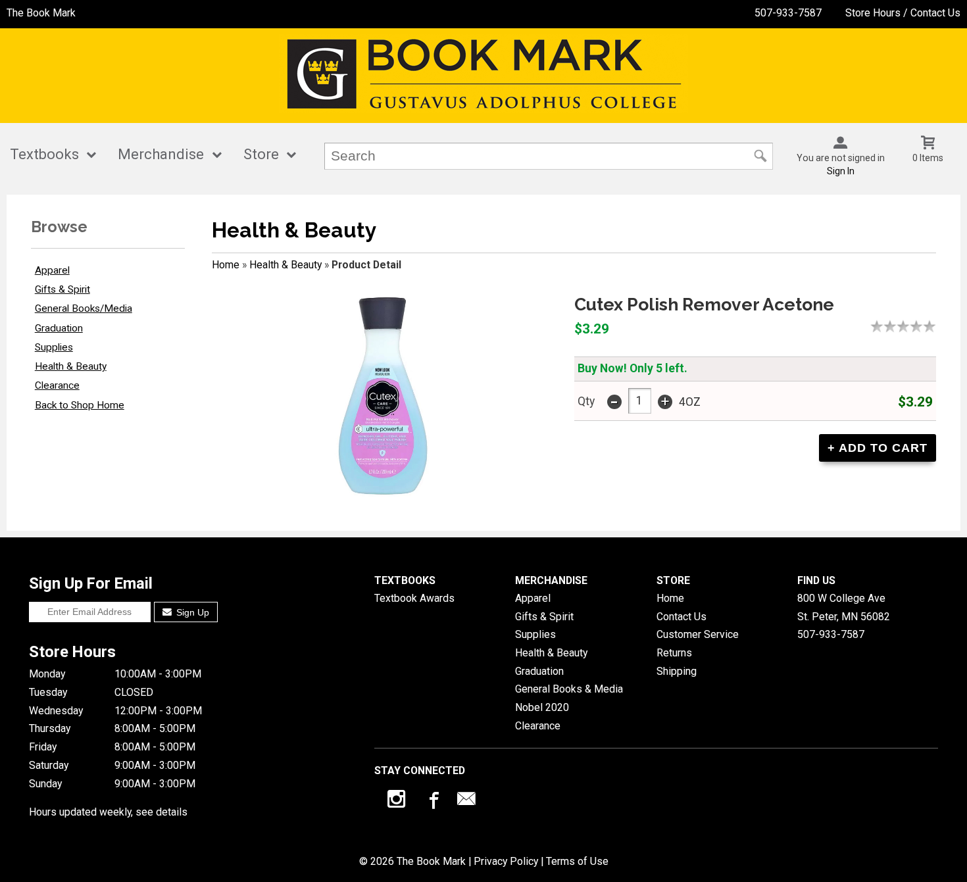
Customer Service (698, 634)
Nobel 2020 (542, 707)
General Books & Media (569, 689)
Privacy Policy (506, 861)
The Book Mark (41, 13)
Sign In (841, 171)
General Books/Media (83, 308)
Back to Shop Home (79, 405)
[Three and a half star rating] (913, 326)
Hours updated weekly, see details (108, 812)
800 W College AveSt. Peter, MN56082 (843, 607)
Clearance (57, 385)
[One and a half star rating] (886, 326)
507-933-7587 (788, 13)
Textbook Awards (414, 598)
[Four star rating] (919, 326)
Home (225, 264)
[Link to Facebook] (432, 802)
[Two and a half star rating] (900, 326)
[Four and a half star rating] (926, 326)
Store (261, 154)
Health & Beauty (71, 366)
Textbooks (44, 154)
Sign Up (191, 612)
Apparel (52, 270)
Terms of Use (577, 861)
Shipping (677, 671)
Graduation (59, 328)
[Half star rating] (873, 326)
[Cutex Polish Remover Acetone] (382, 395)
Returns (674, 653)
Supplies (54, 347)
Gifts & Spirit (62, 289)
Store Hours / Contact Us (902, 13)
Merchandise (161, 154)
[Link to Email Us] (466, 802)
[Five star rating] (933, 326)
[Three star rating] (906, 326)
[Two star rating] (893, 326)
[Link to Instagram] (398, 802)
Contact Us (682, 616)
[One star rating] (880, 326)
